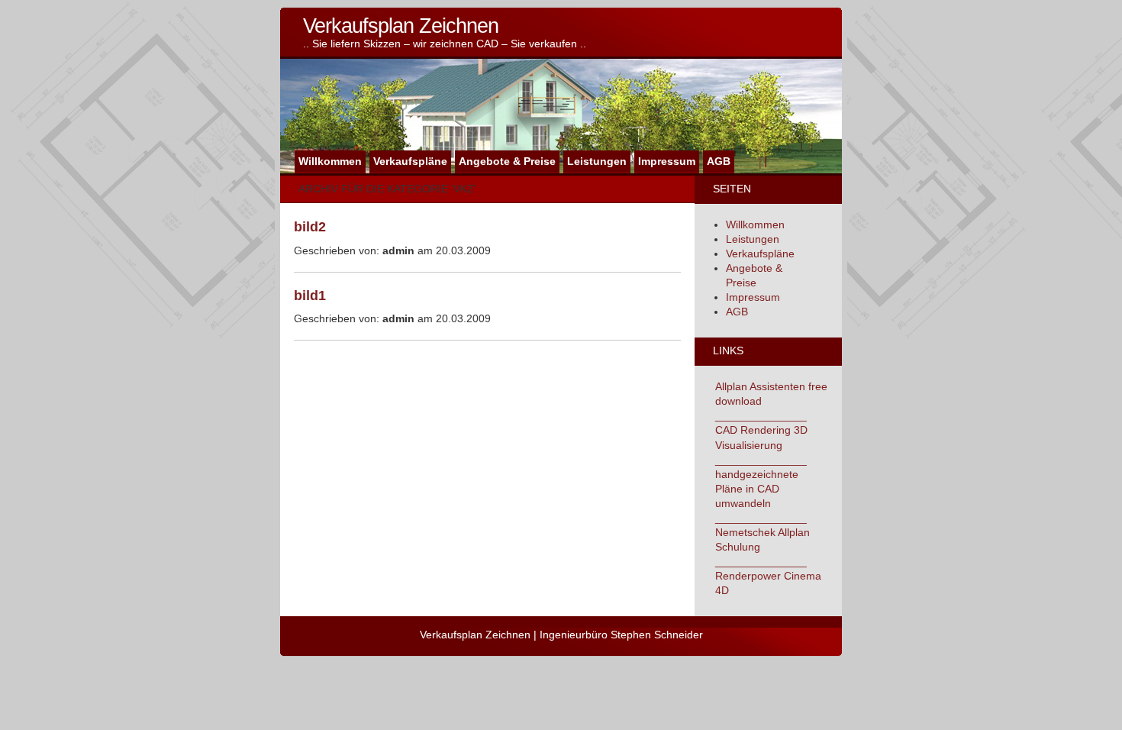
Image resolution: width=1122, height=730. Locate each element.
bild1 (310, 295)
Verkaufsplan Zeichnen (400, 25)
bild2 (310, 226)
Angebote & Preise (507, 161)
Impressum (666, 161)
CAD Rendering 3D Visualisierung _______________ (761, 445)
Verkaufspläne (410, 161)
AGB (718, 161)
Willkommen (330, 161)
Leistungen (597, 161)
